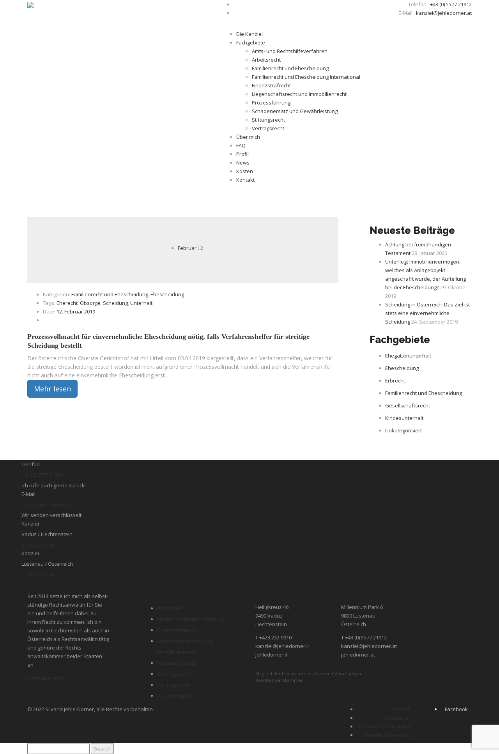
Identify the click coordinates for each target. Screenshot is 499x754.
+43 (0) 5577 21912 (451, 4)
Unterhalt (141, 302)
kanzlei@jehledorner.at (444, 12)
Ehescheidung (167, 294)
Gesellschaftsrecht (407, 405)
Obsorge (90, 302)
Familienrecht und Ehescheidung (109, 294)
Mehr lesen (52, 388)
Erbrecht (395, 380)
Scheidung (115, 302)
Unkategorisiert (403, 430)
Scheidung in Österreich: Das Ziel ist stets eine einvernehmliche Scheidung (427, 313)
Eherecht (67, 302)
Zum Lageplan (38, 544)
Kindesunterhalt (404, 417)
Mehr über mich (45, 677)
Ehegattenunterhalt (408, 355)
